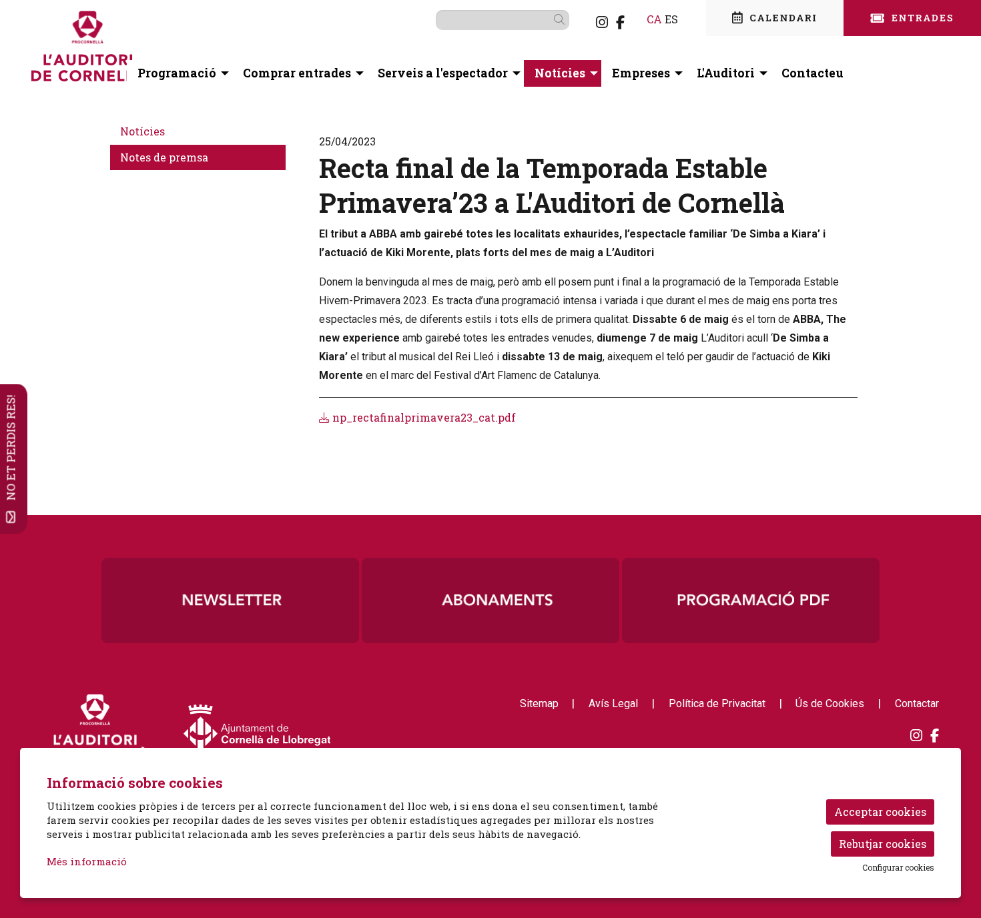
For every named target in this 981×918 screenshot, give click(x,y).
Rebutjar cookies (882, 844)
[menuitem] (602, 22)
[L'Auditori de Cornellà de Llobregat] (177, 51)
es (671, 19)
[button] (561, 19)
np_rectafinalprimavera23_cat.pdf (423, 417)
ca (654, 19)
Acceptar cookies (880, 812)
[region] (490, 600)
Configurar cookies (898, 867)
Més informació (87, 861)
